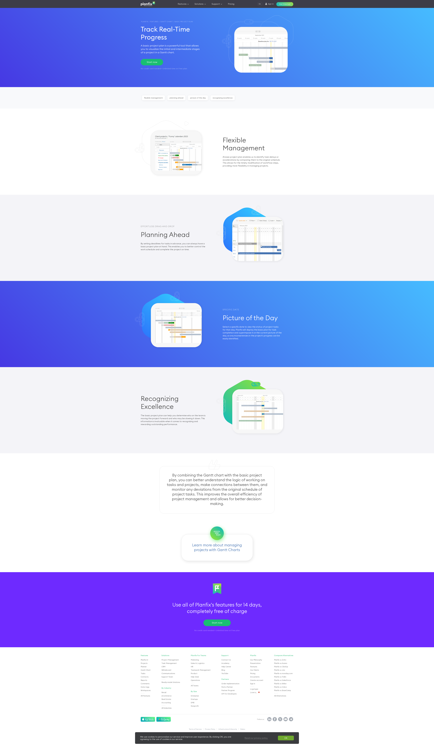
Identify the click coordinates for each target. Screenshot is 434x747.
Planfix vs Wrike (280, 684)
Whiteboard (166, 670)
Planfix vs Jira (279, 670)
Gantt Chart (146, 670)
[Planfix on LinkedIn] (269, 719)
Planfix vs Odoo (280, 687)
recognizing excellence (223, 98)
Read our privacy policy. (256, 738)
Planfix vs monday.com (283, 673)
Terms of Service (195, 729)
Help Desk (195, 677)
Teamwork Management (201, 670)
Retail (164, 692)
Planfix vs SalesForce (282, 680)
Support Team (167, 677)
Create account (256, 680)
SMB (192, 703)
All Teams (194, 686)
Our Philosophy (256, 660)
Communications (168, 673)
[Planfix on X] (280, 719)
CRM (163, 667)
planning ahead (176, 98)
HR (192, 667)
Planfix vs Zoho (280, 660)
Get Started (284, 4)
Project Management (170, 660)
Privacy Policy (210, 729)
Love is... (253, 692)
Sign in (252, 684)
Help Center (226, 667)
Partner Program (228, 690)
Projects (144, 663)
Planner (144, 667)
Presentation (255, 663)
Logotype (254, 689)
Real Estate (166, 699)
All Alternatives (280, 696)
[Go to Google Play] (163, 719)
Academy (225, 663)
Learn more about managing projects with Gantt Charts (217, 547)
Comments (145, 684)
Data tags (145, 687)
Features (253, 667)
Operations (195, 680)
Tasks (143, 673)
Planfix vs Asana (280, 663)
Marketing (195, 660)
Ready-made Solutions (171, 682)
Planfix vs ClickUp (281, 667)
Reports (144, 680)
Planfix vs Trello (280, 677)
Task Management (169, 663)
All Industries (167, 708)
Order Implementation (230, 684)
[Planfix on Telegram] (291, 719)
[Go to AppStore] (148, 719)
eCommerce (166, 696)
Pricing (252, 673)
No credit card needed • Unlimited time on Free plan (217, 630)
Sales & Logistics (197, 663)
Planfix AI (144, 660)
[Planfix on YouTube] (285, 719)
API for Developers (229, 694)
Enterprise (195, 696)
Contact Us (226, 660)
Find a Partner (227, 687)
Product (194, 673)
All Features (145, 696)
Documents (254, 677)
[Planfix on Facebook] (274, 719)
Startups (194, 699)
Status (242, 729)
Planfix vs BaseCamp (282, 690)
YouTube (224, 673)
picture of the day (198, 98)
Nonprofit (195, 706)
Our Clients (254, 670)
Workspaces (146, 690)
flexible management (153, 98)
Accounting (166, 703)
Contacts (145, 677)
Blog (223, 670)
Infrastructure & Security (227, 729)
